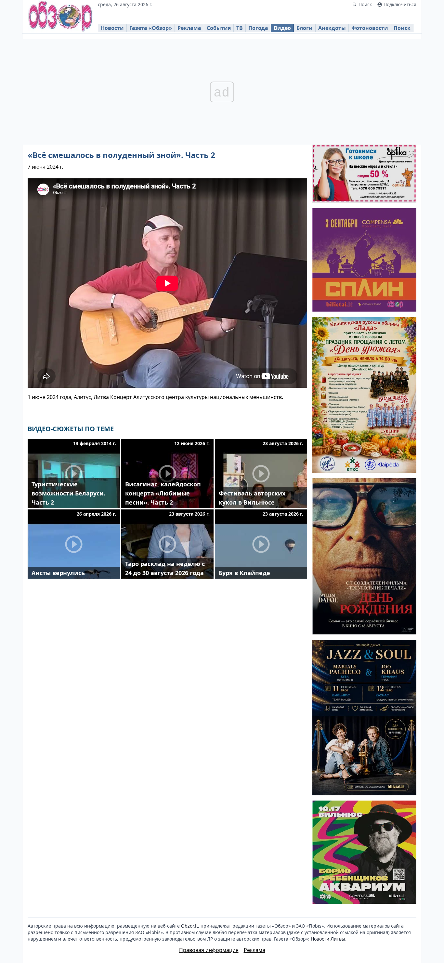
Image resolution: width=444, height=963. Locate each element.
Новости (112, 28)
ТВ (239, 28)
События (219, 28)
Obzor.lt (189, 926)
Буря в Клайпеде (244, 573)
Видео (282, 28)
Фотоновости (369, 28)
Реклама (189, 28)
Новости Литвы (328, 939)
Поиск (402, 28)
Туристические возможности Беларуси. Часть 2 (68, 493)
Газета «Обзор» (150, 28)
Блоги (304, 28)
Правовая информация (209, 950)
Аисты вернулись (58, 573)
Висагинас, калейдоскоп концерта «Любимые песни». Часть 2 (163, 493)
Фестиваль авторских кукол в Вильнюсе (252, 497)
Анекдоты (332, 28)
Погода (258, 28)
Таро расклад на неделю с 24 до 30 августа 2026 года (165, 568)
